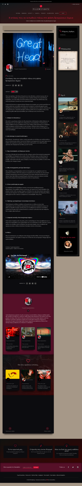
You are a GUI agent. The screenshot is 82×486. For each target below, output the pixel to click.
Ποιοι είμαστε (46, 475)
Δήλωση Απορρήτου (60, 475)
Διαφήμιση (40, 475)
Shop (63, 13)
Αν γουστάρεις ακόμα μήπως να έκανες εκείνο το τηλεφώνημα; (12, 347)
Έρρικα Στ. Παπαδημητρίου (68, 214)
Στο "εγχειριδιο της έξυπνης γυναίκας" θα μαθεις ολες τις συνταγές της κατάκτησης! (66, 454)
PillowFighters (50, 13)
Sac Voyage (62, 115)
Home (27, 20)
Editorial (18, 13)
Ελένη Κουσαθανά (29, 379)
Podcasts (43, 13)
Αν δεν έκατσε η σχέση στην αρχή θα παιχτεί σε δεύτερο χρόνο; (44, 347)
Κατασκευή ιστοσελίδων (40, 479)
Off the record (62, 218)
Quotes (57, 13)
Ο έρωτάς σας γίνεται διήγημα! (41, 449)
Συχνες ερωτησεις (75, 4)
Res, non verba (10, 76)
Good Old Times (26, 383)
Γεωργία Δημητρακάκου (20, 69)
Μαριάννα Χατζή (66, 111)
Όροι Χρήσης (53, 475)
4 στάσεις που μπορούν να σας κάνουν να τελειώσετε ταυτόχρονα (12, 387)
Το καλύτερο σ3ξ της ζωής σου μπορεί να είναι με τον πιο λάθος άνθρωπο (67, 143)
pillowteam (65, 162)
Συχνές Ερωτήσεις (21, 475)
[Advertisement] (28, 411)
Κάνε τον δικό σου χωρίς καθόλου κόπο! (66, 450)
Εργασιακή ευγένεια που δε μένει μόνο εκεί (28, 346)
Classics (37, 13)
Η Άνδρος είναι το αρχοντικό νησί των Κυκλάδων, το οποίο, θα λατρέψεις (67, 118)
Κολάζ (61, 166)
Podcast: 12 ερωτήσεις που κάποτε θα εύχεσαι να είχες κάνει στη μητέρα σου (67, 221)
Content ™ (30, 13)
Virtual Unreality (66, 136)
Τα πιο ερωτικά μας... (15, 449)
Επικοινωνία (28, 475)
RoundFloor (53, 479)
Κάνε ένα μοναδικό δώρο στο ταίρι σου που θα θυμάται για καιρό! (41, 452)
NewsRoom (24, 13)
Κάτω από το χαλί (10, 383)
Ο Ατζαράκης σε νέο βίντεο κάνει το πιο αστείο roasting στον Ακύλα (67, 195)
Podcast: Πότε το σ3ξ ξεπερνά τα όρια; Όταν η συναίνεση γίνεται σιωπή (27, 387)
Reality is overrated (63, 193)
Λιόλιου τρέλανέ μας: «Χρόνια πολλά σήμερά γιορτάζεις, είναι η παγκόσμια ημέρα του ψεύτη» (67, 169)
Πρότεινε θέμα (34, 475)
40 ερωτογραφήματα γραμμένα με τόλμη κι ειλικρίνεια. (15, 452)
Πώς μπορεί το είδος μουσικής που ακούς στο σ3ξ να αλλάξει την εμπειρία (44, 387)
